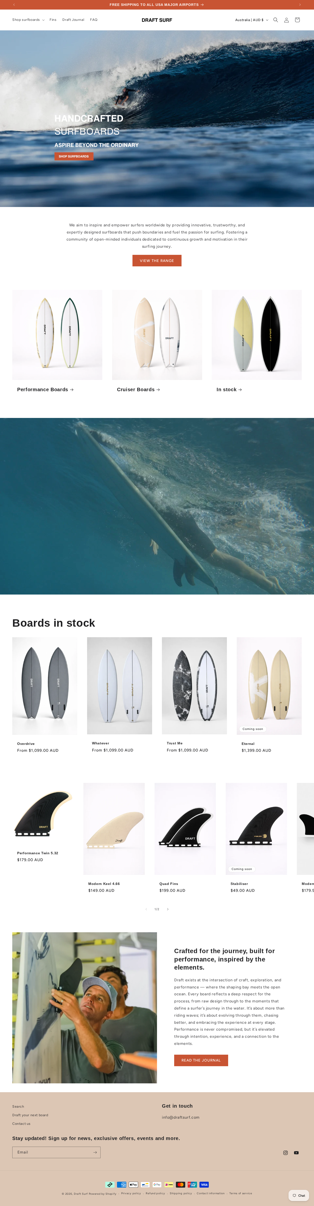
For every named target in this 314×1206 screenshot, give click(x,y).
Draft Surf (81, 1193)
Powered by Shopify (103, 1193)
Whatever (100, 743)
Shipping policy (181, 1193)
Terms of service (240, 1193)
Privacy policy (131, 1193)
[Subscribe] (95, 1152)
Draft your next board (30, 1115)
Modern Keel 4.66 (104, 884)
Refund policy (155, 1193)
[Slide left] (146, 909)
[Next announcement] (300, 4)
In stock (226, 389)
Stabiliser (239, 884)
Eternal (248, 744)
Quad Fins (168, 884)
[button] (28, 20)
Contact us (21, 1124)
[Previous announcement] (14, 4)
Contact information (210, 1193)
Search (18, 1106)
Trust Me (175, 743)
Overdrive (26, 744)
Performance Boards (42, 389)
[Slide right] (167, 909)
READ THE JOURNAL (201, 1060)
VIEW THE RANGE (157, 261)
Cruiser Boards (136, 389)
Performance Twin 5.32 (37, 853)
